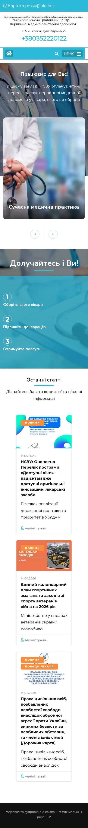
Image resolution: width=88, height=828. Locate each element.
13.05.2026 (28, 456)
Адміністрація (36, 528)
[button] (35, 234)
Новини (32, 422)
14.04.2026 (28, 578)
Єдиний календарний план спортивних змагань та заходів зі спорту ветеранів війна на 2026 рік (44, 595)
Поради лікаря (39, 666)
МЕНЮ (69, 54)
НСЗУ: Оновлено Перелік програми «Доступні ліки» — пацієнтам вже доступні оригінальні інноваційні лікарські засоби (43, 478)
